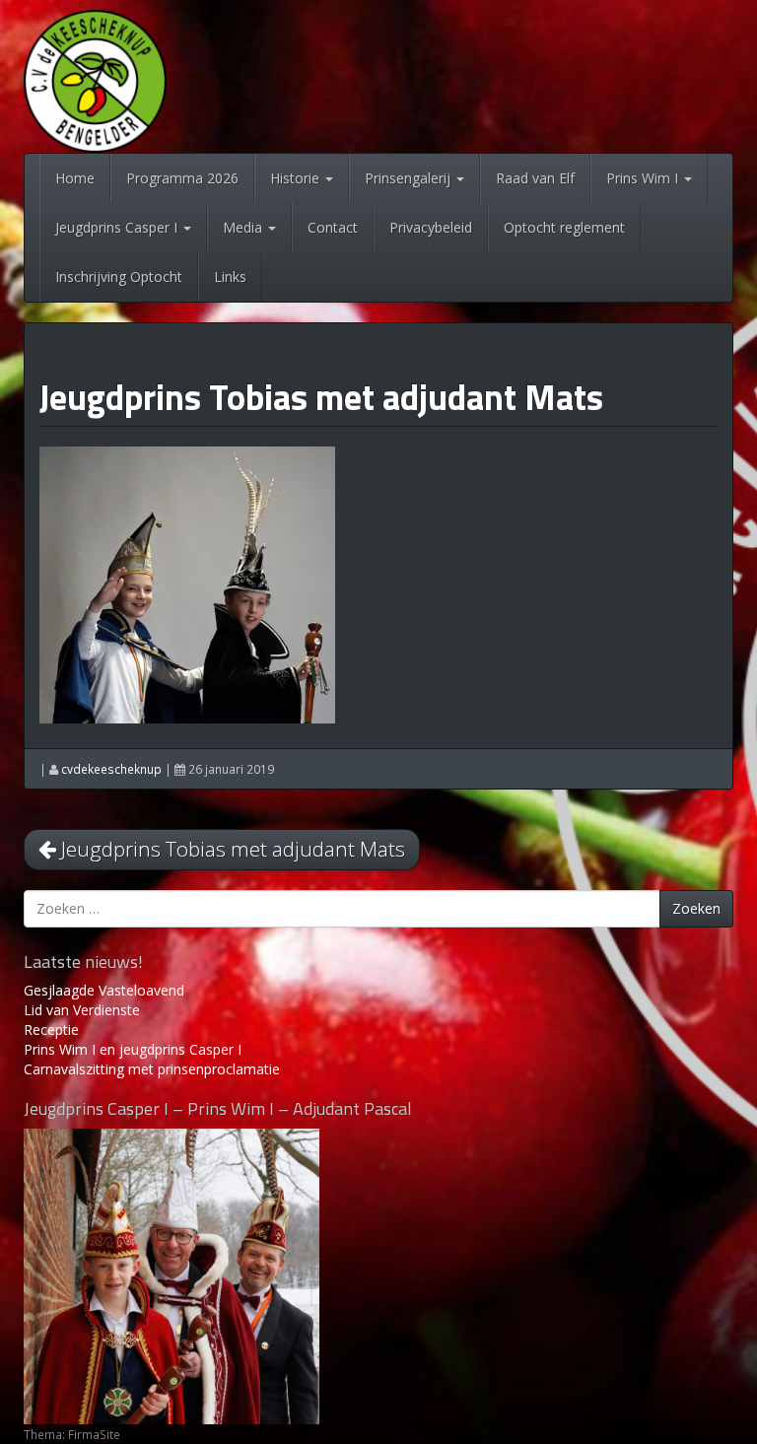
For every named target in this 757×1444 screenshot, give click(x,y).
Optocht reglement (564, 227)
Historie (296, 178)
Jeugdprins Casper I (118, 227)
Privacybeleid (430, 227)
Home (75, 178)
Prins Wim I (644, 178)
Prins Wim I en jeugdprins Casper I (132, 1049)
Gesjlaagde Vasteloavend (104, 990)
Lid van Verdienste (82, 1009)
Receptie (51, 1029)
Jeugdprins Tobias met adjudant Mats (321, 397)
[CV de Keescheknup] (95, 79)
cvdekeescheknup (111, 769)
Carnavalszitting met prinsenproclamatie (152, 1069)
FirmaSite (94, 1434)
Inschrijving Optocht (118, 276)
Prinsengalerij (409, 178)
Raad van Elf (535, 178)
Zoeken (696, 908)
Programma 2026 (182, 178)
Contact (333, 227)
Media (244, 227)
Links (230, 276)
